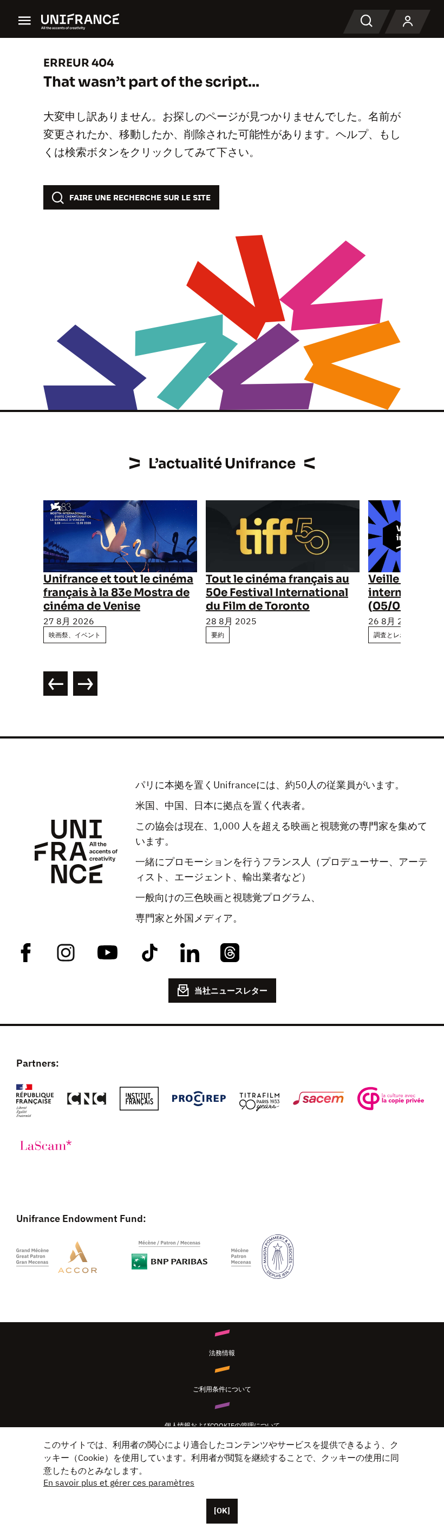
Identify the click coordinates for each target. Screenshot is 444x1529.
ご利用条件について (222, 1389)
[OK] (222, 1510)
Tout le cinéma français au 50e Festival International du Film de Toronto (277, 592)
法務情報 (222, 1353)
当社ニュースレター (230, 990)
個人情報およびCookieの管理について (222, 1425)
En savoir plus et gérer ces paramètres (118, 1482)
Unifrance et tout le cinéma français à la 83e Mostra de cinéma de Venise (118, 592)
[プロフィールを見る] (407, 22)
